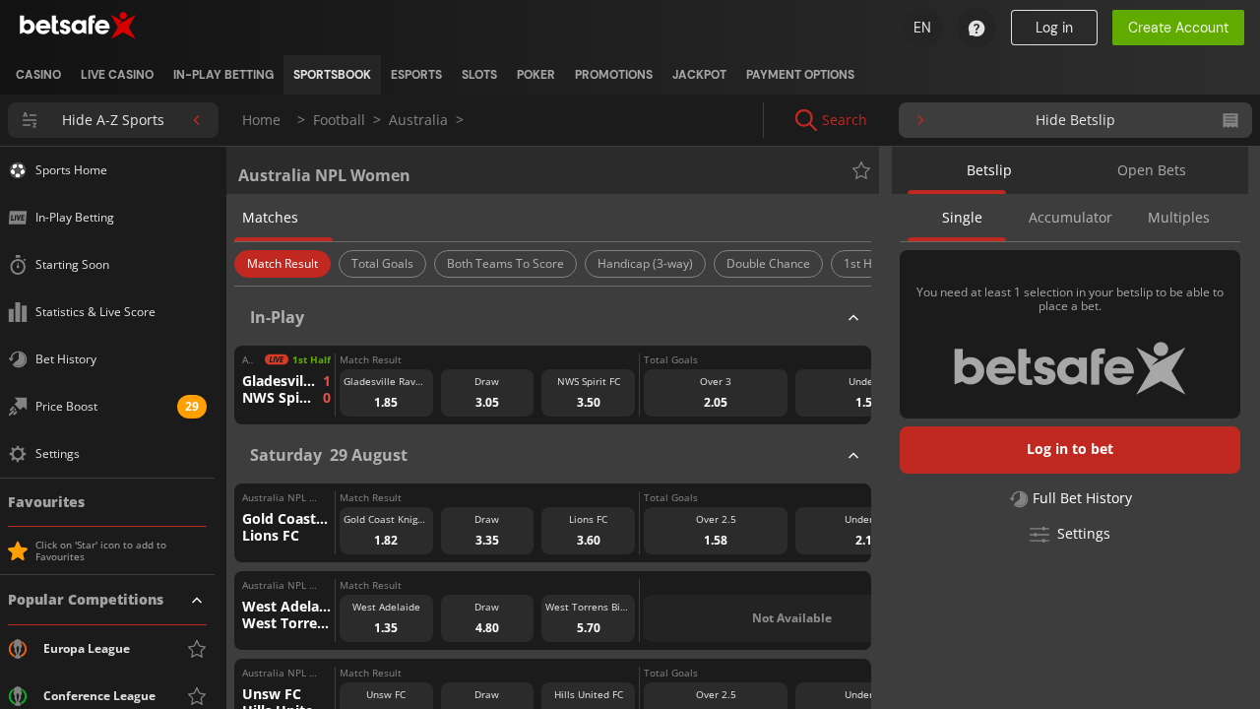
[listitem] (38, 75)
